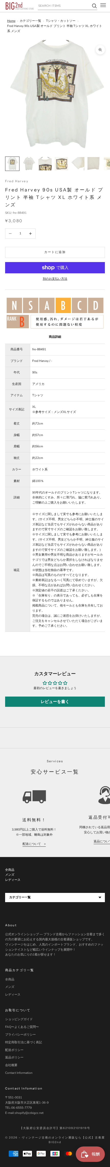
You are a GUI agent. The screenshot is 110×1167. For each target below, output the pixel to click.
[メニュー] (103, 5)
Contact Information (18, 1073)
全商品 (9, 979)
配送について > (34, 844)
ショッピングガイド (19, 1019)
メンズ (9, 987)
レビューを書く (55, 702)
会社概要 (11, 1065)
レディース (12, 994)
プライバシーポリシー (20, 1035)
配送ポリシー (14, 1050)
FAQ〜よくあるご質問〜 (22, 1027)
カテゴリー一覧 (30, 21)
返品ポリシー (14, 1057)
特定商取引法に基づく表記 (23, 1042)
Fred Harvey (16, 181)
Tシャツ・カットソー (60, 21)
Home (11, 21)
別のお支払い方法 (55, 279)
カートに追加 (55, 252)
